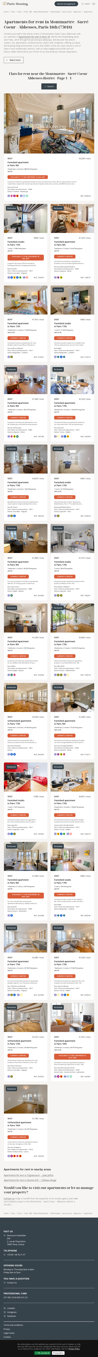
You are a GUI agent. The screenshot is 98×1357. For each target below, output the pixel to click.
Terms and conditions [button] (13, 1325)
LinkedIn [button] (11, 1308)
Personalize (58, 1353)
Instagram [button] (11, 1312)
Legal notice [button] (9, 1333)
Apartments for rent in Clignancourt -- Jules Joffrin (29, 1175)
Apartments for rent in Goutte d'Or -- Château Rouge (30, 1180)
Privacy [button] (7, 1329)
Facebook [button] (11, 1316)
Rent (13, 1213)
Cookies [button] (7, 1337)
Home (6, 1213)
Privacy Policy (74, 1349)
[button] (88, 123)
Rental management (66, 4)
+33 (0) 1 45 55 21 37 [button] (16, 1254)
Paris (20, 1213)
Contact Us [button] (12, 1282)
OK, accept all (43, 1353)
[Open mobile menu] (93, 3)
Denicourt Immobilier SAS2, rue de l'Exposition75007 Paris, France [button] (16, 1240)
